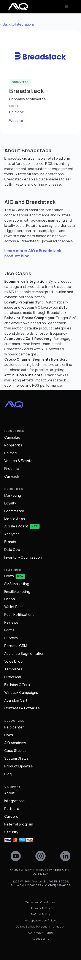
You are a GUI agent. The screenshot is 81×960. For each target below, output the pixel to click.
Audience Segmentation (24, 653)
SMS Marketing (16, 584)
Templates (13, 669)
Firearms (11, 468)
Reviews (11, 622)
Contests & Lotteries (22, 708)
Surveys (11, 638)
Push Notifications (19, 614)
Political (10, 453)
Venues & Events (18, 461)
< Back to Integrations (17, 24)
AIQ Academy (15, 743)
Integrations (14, 801)
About (9, 793)
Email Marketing (17, 591)
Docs (8, 735)
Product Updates (18, 766)
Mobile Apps (14, 519)
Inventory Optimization (23, 557)
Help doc (16, 112)
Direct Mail (13, 677)
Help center (14, 727)
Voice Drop (13, 661)
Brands (10, 542)
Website (16, 120)
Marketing (12, 495)
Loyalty (10, 503)
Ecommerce (14, 511)
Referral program (18, 824)
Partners (11, 808)
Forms (9, 630)
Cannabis (12, 437)
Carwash (11, 476)
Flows (9, 576)
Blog (8, 774)
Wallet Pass (14, 607)
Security (11, 832)
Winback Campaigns (21, 692)
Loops (9, 599)
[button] (66, 6)
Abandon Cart (15, 700)
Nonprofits (13, 445)
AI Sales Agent (16, 526)
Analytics (12, 534)
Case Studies (15, 750)
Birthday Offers (17, 685)
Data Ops (12, 549)
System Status (16, 758)
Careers (11, 816)
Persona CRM (15, 646)
